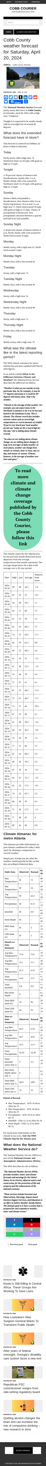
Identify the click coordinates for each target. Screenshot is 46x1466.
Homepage (35, 2)
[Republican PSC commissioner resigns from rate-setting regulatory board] (23, 1376)
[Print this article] (31, 1229)
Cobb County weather (22, 65)
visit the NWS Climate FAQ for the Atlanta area (19, 1137)
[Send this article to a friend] (14, 1229)
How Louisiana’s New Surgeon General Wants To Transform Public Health (21, 1321)
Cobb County (34, 110)
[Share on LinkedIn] (14, 1225)
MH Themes (36, 1463)
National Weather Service (20, 107)
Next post (32, 1244)
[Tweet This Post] (31, 1220)
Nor (14, 92)
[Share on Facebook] (14, 1220)
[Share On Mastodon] (31, 1234)
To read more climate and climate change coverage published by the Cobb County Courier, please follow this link (23, 507)
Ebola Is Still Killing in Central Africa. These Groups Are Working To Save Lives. (22, 1287)
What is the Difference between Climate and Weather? (19, 377)
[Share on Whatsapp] (14, 1234)
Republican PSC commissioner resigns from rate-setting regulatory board (21, 1388)
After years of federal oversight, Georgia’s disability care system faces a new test (22, 1354)
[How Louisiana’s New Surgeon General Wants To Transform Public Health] (23, 1309)
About (8, 2)
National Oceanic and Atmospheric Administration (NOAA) (21, 1159)
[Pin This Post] (31, 1225)
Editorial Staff (21, 2)
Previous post (16, 1244)
